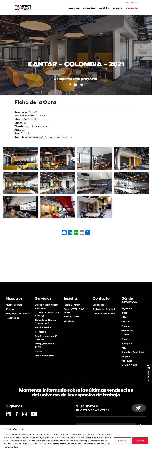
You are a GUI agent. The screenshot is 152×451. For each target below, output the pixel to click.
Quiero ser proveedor (104, 313)
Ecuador (125, 326)
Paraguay (126, 343)
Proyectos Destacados (18, 313)
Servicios (104, 8)
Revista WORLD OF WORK (74, 311)
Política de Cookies (21, 443)
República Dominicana (133, 352)
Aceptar (140, 440)
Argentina (126, 308)
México (125, 334)
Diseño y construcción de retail (46, 338)
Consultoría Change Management (45, 322)
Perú (123, 347)
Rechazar (122, 440)
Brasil (124, 312)
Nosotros (73, 8)
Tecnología (40, 331)
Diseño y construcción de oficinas (46, 306)
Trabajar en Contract (104, 309)
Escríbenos (98, 304)
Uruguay (125, 356)
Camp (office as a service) (44, 345)
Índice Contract (72, 304)
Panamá (125, 339)
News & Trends (71, 316)
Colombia (126, 321)
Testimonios (12, 317)
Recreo (38, 351)
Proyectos (89, 8)
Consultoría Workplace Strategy (47, 314)
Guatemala (127, 330)
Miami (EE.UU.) (129, 365)
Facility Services (44, 327)
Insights (118, 8)
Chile (124, 317)
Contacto (132, 8)
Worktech (69, 321)
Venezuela (126, 360)
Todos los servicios (45, 355)
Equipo (10, 309)
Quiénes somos (14, 304)
